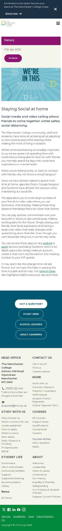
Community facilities (13, 470)
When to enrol (9, 433)
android (47, 243)
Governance (39, 474)
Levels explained (11, 425)
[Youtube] (18, 510)
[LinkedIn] (13, 510)
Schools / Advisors (43, 387)
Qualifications (40, 425)
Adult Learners (31, 334)
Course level (39, 429)
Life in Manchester (12, 467)
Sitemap (6, 516)
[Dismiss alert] (55, 9)
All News (6, 497)
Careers (37, 433)
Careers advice (41, 371)
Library (5, 486)
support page (47, 271)
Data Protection (45, 516)
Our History (39, 478)
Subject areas (40, 421)
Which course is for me (14, 421)
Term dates (7, 436)
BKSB (4, 451)
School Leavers (31, 324)
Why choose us (10, 418)
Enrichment (8, 463)
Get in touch (39, 363)
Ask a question (41, 442)
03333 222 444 (14, 388)
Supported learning (12, 478)
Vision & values (41, 470)
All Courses (38, 418)
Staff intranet (39, 394)
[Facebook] (8, 510)
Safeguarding (40, 486)
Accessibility (19, 516)
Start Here (31, 314)
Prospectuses (9, 447)
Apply (35, 446)
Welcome (38, 463)
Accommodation (11, 482)
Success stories (41, 439)
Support (6, 474)
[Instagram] (23, 510)
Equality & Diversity (43, 482)
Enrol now (12, 13)
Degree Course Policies (46, 496)
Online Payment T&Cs (45, 405)
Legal (31, 516)
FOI (3, 520)
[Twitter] (3, 510)
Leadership (39, 467)
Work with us (40, 383)
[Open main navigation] (58, 23)
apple (4, 246)
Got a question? (31, 303)
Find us (36, 367)
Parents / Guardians (44, 391)
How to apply (9, 429)
